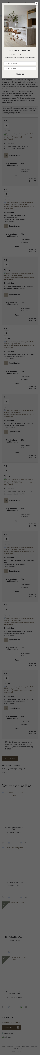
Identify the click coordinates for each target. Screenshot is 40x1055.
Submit (20, 73)
